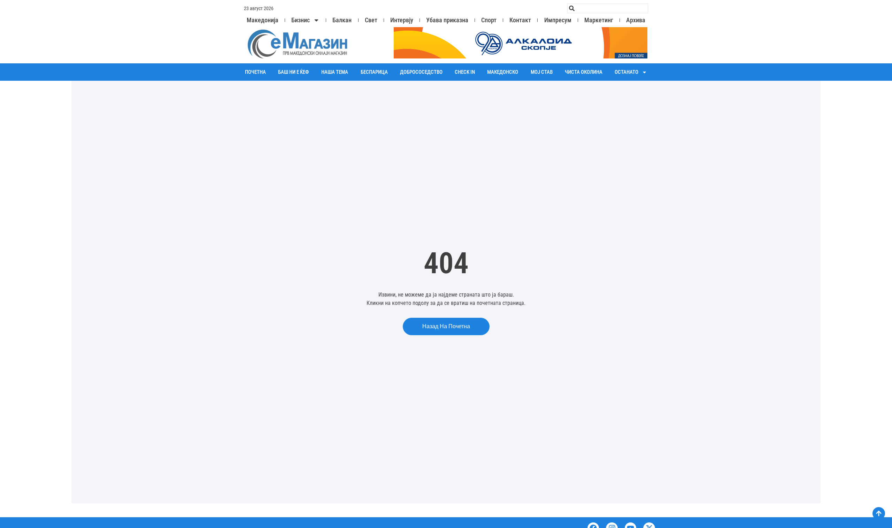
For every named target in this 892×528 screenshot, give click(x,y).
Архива (635, 20)
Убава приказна (447, 20)
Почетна (255, 72)
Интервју (401, 20)
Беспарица (374, 72)
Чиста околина (583, 72)
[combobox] (607, 8)
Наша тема (334, 72)
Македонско (502, 72)
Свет (371, 20)
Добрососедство (421, 72)
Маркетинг (598, 20)
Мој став (542, 72)
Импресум (557, 20)
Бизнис (300, 20)
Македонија (262, 20)
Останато (626, 72)
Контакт (520, 20)
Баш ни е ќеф (293, 72)
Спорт (489, 20)
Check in (465, 72)
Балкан (342, 20)
